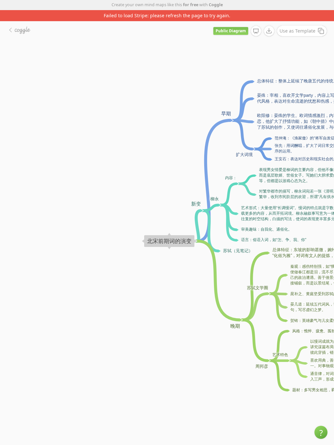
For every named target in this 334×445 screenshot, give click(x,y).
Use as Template (297, 31)
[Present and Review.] (256, 31)
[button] (320, 432)
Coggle (216, 4)
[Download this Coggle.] (269, 31)
